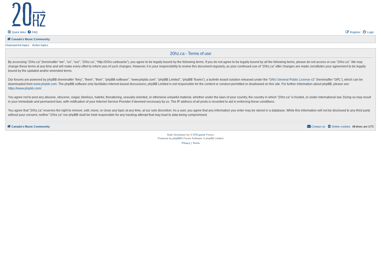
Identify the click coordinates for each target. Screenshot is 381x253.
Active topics (40, 45)
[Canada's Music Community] (51, 14)
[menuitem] (32, 32)
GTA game (199, 134)
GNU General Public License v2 (292, 79)
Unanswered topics (17, 45)
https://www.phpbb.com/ (24, 88)
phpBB (177, 138)
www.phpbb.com (45, 84)
